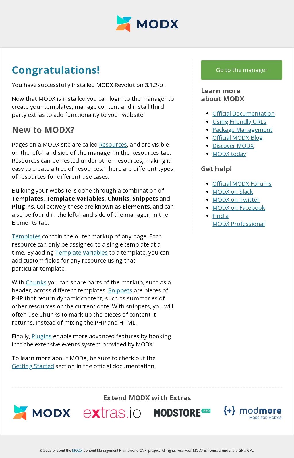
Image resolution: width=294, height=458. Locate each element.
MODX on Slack (232, 191)
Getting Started (33, 366)
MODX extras (41, 412)
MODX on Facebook (238, 207)
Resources (113, 144)
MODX (147, 23)
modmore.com (252, 412)
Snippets (120, 290)
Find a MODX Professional (238, 220)
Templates (26, 236)
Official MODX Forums (242, 183)
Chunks (36, 282)
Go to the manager (242, 70)
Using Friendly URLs (239, 121)
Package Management (242, 129)
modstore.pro (182, 412)
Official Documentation (243, 113)
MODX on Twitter (236, 199)
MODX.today (229, 154)
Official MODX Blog (237, 137)
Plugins (42, 336)
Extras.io (112, 412)
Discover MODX (233, 146)
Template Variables (81, 252)
